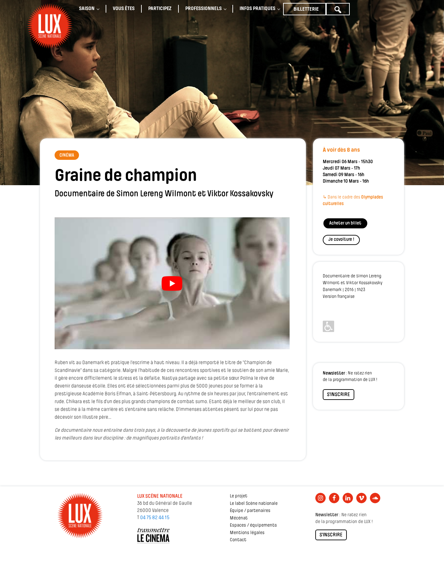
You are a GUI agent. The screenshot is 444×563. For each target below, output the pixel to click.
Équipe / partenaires (250, 510)
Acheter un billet (345, 223)
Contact (238, 540)
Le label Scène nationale (254, 503)
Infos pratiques (257, 8)
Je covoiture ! (341, 239)
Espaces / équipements (253, 525)
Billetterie (306, 9)
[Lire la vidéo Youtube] (172, 283)
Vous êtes (124, 8)
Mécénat (239, 518)
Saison (87, 8)
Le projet (238, 496)
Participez (160, 8)
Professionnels (203, 8)
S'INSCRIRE (338, 394)
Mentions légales (247, 533)
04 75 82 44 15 (154, 517)
